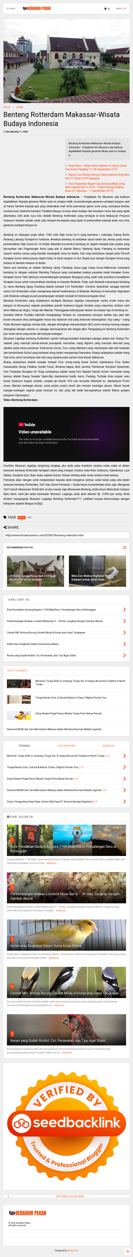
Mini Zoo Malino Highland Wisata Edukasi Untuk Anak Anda (93, 577)
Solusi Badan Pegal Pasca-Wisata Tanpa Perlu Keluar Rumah (69, 713)
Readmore (52, 863)
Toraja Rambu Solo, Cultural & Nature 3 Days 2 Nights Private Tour (71, 697)
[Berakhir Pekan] (36, 9)
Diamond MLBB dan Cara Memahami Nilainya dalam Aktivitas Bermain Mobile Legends (54, 729)
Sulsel (19, 107)
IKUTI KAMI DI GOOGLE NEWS (70, 1196)
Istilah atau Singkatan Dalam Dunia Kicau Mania (45, 946)
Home (6, 107)
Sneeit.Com (72, 1250)
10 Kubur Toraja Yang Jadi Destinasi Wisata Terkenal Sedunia (33, 577)
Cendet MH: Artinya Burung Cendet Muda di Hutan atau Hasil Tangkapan (64, 993)
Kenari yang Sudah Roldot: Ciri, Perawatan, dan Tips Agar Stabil (57, 1041)
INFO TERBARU (17, 670)
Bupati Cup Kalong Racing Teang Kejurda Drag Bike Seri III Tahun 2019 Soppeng (97, 176)
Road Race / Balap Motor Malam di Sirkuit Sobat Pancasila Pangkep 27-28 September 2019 (96, 167)
